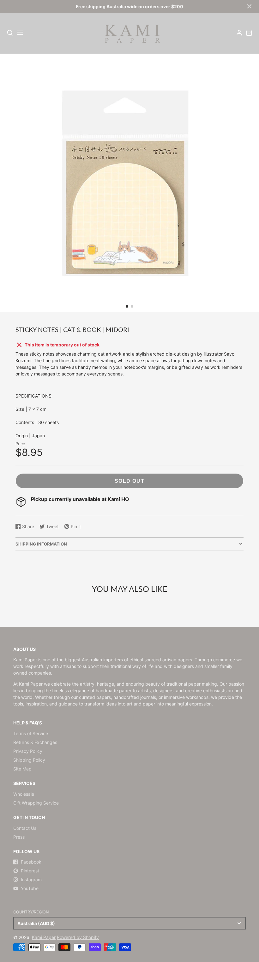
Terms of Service (30, 733)
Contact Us (24, 828)
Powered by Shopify (78, 937)
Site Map (22, 768)
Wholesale (23, 794)
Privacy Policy (27, 751)
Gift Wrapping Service (36, 803)
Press (19, 837)
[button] (127, 306)
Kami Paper (44, 937)
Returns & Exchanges (35, 742)
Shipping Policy (29, 760)
